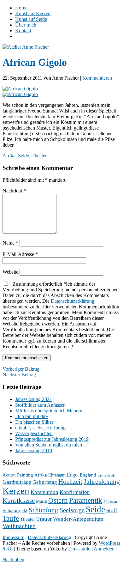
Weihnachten (19, 526)
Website (10, 272)
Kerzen (16, 491)
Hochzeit (70, 481)
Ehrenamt (57, 475)
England (88, 474)
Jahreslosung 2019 (33, 450)
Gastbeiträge (17, 482)
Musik (41, 501)
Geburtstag (44, 482)
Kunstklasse (19, 500)
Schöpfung (43, 510)
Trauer (44, 518)
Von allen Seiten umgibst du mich (48, 444)
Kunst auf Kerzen (32, 13)
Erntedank (106, 475)
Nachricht (14, 190)
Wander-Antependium (78, 519)
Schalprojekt (15, 510)
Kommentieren (97, 78)
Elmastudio (79, 548)
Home (21, 7)
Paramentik (85, 500)
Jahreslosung (102, 481)
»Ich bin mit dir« (31, 416)
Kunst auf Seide (31, 19)
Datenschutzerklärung (72, 301)
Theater (39, 155)
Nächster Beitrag (19, 374)
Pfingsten (110, 501)
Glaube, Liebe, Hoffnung (40, 427)
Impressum (13, 537)
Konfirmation (75, 492)
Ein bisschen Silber (34, 422)
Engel (73, 474)
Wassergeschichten (34, 433)
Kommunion (44, 492)
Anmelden (104, 548)
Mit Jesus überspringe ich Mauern (48, 410)
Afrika (9, 155)
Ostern (58, 500)
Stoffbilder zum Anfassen (40, 405)
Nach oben (13, 559)
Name (10, 243)
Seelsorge (72, 510)
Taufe (11, 518)
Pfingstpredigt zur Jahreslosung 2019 (52, 439)
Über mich (25, 24)
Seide (23, 155)
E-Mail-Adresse (20, 254)
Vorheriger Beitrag (21, 369)
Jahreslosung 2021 (33, 399)
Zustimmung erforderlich (61, 315)
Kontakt (23, 30)
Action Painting (18, 474)
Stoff (111, 510)
